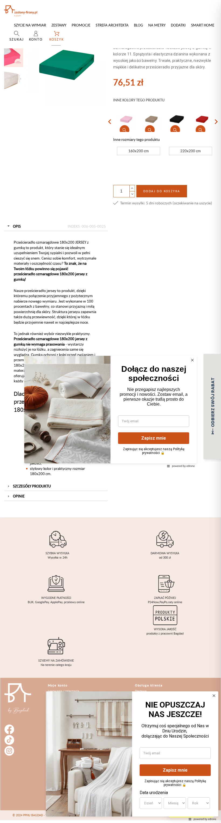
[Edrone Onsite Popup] (110, 411)
